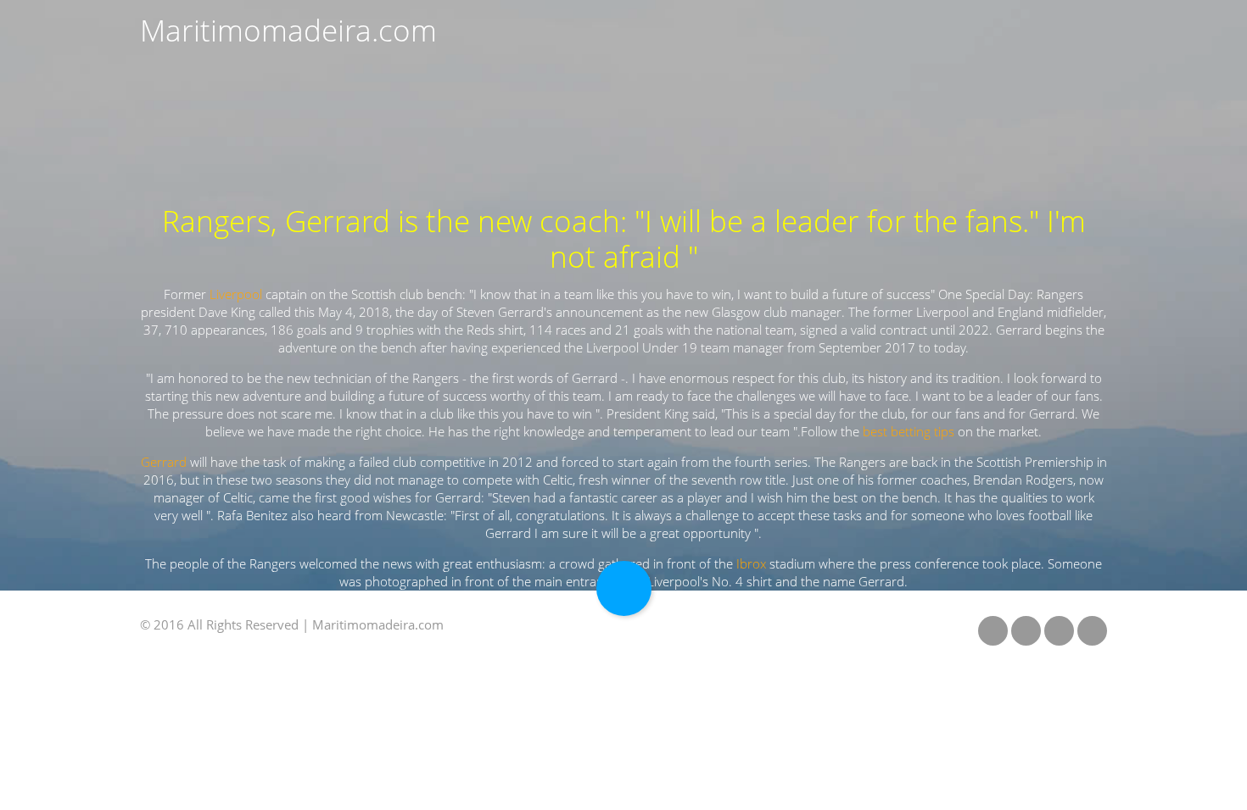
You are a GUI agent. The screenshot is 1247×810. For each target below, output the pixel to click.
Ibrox (751, 564)
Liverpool (236, 294)
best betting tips (908, 432)
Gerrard (164, 462)
